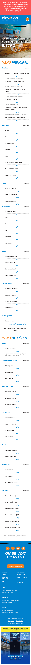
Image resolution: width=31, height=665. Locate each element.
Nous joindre (21, 580)
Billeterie (20, 582)
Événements (21, 572)
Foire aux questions (5, 578)
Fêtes (3, 581)
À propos (5, 574)
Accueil (4, 572)
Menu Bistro (21, 574)
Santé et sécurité (22, 577)
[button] (27, 19)
